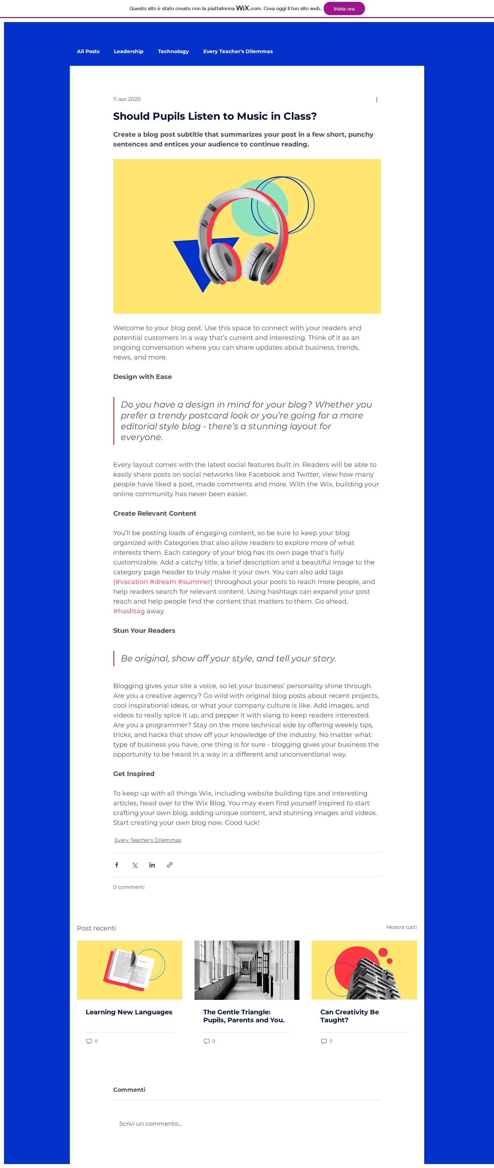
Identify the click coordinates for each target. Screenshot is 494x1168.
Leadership (129, 51)
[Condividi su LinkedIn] (152, 864)
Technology (173, 51)
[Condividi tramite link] (169, 864)
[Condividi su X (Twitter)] (134, 864)
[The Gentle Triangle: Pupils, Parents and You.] (247, 970)
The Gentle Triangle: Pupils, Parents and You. (244, 1016)
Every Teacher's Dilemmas (238, 51)
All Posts (88, 51)
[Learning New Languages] (129, 970)
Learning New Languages (129, 1012)
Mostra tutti (402, 927)
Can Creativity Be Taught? (349, 1016)
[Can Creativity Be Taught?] (364, 970)
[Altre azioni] (376, 99)
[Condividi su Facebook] (116, 864)
